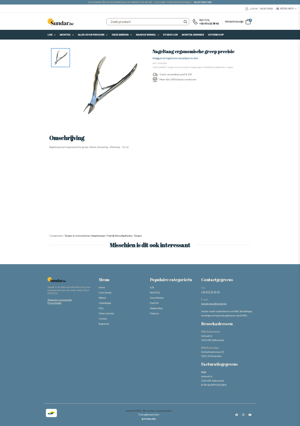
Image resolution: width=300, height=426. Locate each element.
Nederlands (287, 8)
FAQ (101, 308)
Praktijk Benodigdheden (214, 67)
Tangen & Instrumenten (179, 67)
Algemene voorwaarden (60, 300)
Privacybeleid (54, 303)
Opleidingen (105, 303)
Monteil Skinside (193, 34)
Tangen (229, 67)
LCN (50, 34)
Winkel (102, 297)
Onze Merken (120, 34)
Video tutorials (106, 313)
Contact (103, 318)
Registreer (104, 323)
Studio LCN (170, 34)
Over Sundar (105, 292)
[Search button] (185, 21)
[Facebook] (236, 415)
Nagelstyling (156, 308)
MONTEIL (65, 34)
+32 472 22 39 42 (210, 292)
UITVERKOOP (216, 34)
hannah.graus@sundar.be (214, 303)
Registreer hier (203, 2)
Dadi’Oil (154, 303)
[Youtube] (249, 415)
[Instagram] (243, 415)
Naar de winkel (146, 34)
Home (102, 287)
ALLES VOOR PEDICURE (91, 34)
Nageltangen (196, 67)
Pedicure (154, 313)
